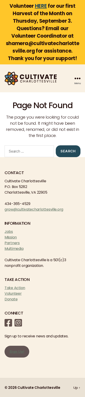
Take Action (15, 287)
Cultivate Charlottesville (38, 387)
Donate (11, 299)
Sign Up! (17, 351)
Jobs (9, 231)
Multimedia (14, 248)
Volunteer (13, 293)
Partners (12, 243)
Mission (11, 237)
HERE (41, 6)
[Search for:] (28, 152)
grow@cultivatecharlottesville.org (34, 209)
